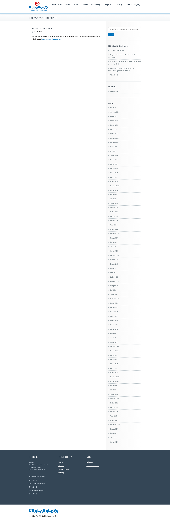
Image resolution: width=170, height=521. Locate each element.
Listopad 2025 (114, 142)
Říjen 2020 (113, 385)
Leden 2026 (114, 134)
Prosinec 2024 (115, 186)
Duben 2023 (114, 264)
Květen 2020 (114, 403)
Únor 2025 (113, 177)
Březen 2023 (114, 268)
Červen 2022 (114, 299)
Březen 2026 (114, 125)
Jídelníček (61, 466)
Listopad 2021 (114, 329)
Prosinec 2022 (115, 281)
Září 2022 (113, 290)
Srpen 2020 (114, 394)
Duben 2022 (114, 307)
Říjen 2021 (113, 333)
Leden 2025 (114, 181)
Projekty (137, 5)
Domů (54, 5)
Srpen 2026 (114, 108)
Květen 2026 (114, 116)
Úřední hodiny (114, 75)
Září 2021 (113, 338)
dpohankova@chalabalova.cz (51, 39)
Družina (76, 5)
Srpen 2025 (114, 155)
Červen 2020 (114, 398)
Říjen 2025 (113, 147)
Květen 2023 (114, 259)
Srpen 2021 (114, 342)
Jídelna (85, 5)
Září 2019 (113, 438)
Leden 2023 (114, 277)
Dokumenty (95, 5)
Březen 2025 (114, 173)
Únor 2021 (113, 368)
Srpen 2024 (114, 203)
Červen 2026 (114, 112)
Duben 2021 (114, 359)
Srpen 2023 (114, 251)
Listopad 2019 (114, 429)
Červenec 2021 (115, 346)
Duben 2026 (114, 121)
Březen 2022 (114, 312)
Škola (60, 5)
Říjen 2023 (113, 242)
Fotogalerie (108, 5)
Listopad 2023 (114, 238)
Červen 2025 (114, 160)
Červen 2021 (114, 351)
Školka (68, 5)
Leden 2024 (114, 229)
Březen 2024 (114, 220)
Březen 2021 (114, 364)
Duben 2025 (114, 168)
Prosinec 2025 (115, 138)
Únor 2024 (113, 225)
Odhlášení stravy (63, 469)
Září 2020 (113, 390)
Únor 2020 (113, 416)
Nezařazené (114, 91)
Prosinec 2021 (115, 325)
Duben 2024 (114, 216)
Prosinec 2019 (115, 424)
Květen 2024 (114, 212)
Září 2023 (113, 246)
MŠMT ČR (89, 462)
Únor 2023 (113, 273)
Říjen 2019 (113, 433)
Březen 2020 (114, 411)
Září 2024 (113, 199)
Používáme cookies (92, 466)
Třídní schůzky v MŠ (117, 50)
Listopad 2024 (114, 190)
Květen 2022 (114, 303)
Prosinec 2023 (115, 233)
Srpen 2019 (114, 442)
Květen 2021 (114, 355)
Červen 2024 (114, 207)
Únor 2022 (113, 316)
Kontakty (119, 5)
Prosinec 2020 (115, 377)
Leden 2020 (114, 420)
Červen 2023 (114, 255)
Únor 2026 (113, 129)
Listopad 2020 (114, 381)
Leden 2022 (114, 320)
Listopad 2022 (114, 286)
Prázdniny (61, 473)
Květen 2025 (114, 164)
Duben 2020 (114, 407)
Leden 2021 (114, 372)
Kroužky (129, 5)
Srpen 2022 (114, 294)
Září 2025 (113, 151)
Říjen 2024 (113, 194)
